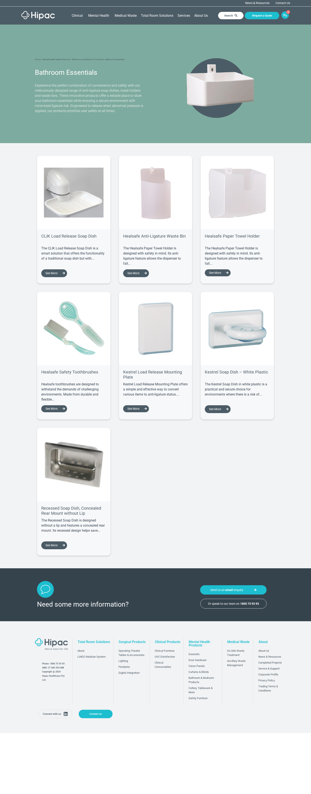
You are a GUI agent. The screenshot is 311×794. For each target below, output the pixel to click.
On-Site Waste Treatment (235, 653)
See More (51, 273)
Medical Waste (126, 16)
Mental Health (98, 16)
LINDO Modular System (91, 656)
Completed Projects (270, 662)
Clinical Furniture (165, 650)
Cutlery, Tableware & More (201, 690)
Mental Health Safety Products (56, 59)
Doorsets (194, 654)
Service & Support (268, 668)
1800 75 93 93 (57, 663)
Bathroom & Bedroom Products (201, 680)
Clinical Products (167, 642)
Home (38, 59)
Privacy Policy (266, 680)
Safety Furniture (198, 698)
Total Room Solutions (157, 16)
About (80, 650)
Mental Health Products (199, 643)
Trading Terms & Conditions (268, 688)
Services (184, 16)
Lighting (123, 661)
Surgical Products (132, 642)
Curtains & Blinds (199, 672)
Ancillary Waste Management (236, 663)
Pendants (124, 666)
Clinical (77, 16)
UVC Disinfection (165, 656)
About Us (201, 16)
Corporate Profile (268, 674)
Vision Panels (197, 666)
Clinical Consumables (163, 664)
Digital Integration (129, 672)
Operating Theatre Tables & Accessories (131, 653)
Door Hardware (197, 660)
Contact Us (282, 3)
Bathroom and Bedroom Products (87, 59)
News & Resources (257, 3)
